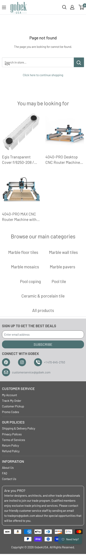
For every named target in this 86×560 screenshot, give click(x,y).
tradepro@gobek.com (21, 515)
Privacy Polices (12, 434)
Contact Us (9, 479)
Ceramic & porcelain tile (43, 295)
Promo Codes (10, 412)
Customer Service (18, 388)
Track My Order (11, 400)
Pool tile (59, 281)
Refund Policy (11, 451)
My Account (9, 395)
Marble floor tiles (23, 252)
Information (13, 461)
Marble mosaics (25, 266)
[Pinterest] (6, 362)
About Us (8, 467)
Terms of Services (13, 440)
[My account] (72, 7)
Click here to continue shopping (43, 75)
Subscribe (43, 344)
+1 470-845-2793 (54, 362)
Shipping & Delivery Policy (18, 428)
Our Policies (13, 422)
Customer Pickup (13, 406)
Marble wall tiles (63, 252)
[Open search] (64, 7)
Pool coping (30, 281)
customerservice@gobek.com (31, 372)
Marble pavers (62, 266)
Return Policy (10, 445)
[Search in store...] (79, 62)
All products (43, 310)
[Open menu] (4, 7)
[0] (81, 7)
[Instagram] (22, 362)
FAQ (4, 473)
